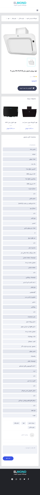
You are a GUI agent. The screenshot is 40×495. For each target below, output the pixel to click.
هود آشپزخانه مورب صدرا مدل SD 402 (28, 122)
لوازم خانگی (31, 427)
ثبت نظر (8, 458)
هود (23, 423)
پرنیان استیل (31, 423)
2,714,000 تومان (29, 128)
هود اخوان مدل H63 (10, 122)
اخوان (10, 125)
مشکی (29, 125)
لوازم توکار (16, 423)
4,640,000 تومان (11, 128)
